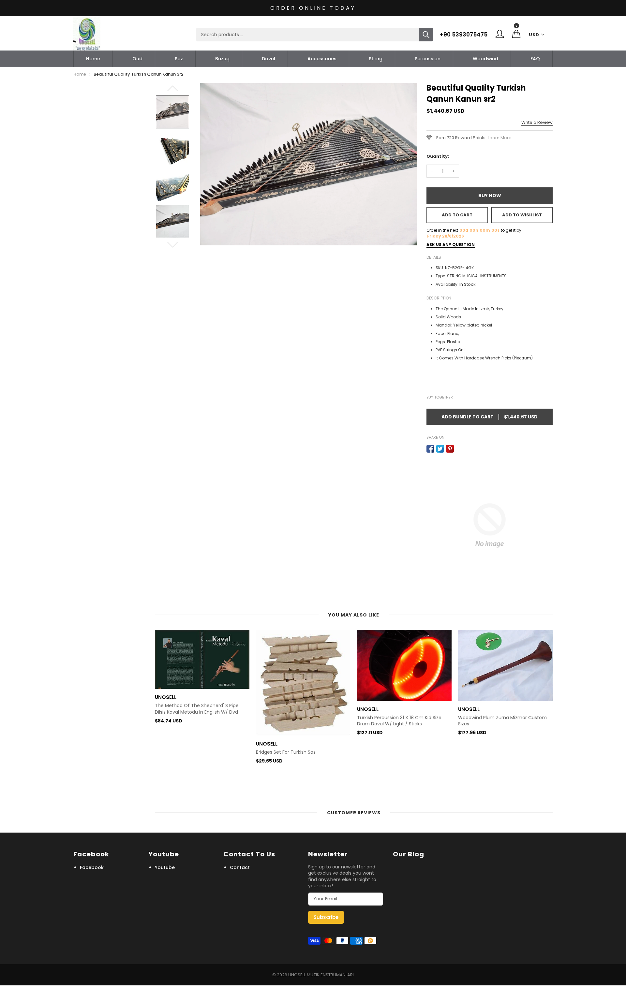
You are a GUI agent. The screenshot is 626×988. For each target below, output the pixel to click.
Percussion (427, 58)
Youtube (165, 867)
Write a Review (537, 122)
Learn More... (501, 138)
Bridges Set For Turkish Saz (286, 752)
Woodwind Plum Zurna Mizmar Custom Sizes (502, 721)
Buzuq (222, 58)
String (375, 58)
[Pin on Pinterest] (450, 449)
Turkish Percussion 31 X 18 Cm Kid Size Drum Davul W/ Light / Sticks (399, 721)
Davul (268, 58)
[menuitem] (93, 59)
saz (179, 58)
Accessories (321, 58)
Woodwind (485, 58)
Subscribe (326, 917)
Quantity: (437, 156)
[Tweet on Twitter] (440, 449)
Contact (240, 867)
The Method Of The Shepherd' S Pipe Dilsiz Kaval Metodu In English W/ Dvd (197, 709)
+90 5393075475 (463, 34)
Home (93, 58)
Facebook (92, 867)
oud (137, 58)
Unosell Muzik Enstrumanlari (321, 975)
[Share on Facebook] (430, 449)
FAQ (535, 58)
